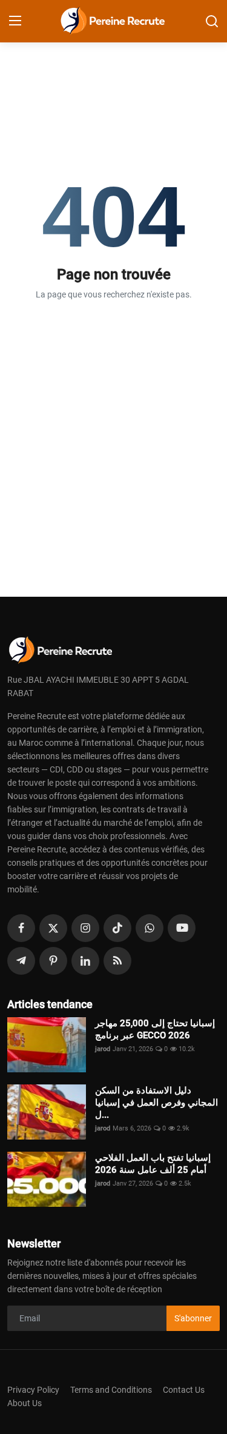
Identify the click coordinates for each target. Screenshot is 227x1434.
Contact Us (184, 1390)
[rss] (117, 961)
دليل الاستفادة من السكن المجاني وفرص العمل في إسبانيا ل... (156, 1102)
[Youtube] (182, 928)
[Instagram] (85, 928)
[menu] (15, 21)
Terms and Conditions (111, 1390)
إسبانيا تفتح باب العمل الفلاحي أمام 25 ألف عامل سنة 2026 (153, 1163)
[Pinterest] (53, 961)
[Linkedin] (85, 961)
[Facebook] (21, 928)
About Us (24, 1403)
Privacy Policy (33, 1390)
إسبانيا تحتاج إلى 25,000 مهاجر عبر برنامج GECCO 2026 (155, 1029)
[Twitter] (53, 928)
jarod (102, 1049)
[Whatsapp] (149, 928)
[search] (212, 21)
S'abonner (193, 1318)
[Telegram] (21, 961)
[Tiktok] (117, 928)
